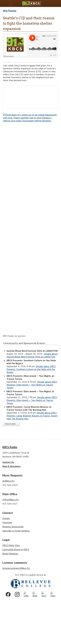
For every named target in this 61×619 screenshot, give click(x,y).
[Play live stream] (51, 3)
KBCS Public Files (11, 545)
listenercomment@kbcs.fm (16, 568)
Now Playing (9, 10)
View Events (10, 423)
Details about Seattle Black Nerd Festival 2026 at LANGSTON (32, 355)
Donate (6, 518)
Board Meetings (10, 553)
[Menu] (10, 3)
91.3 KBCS (7, 62)
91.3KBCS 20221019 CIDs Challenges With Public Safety (32, 62)
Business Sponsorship (12, 526)
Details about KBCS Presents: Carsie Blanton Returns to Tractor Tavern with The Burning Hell (32, 415)
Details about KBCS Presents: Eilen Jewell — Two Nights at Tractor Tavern (32, 384)
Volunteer (7, 522)
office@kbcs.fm (10, 499)
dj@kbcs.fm (8, 480)
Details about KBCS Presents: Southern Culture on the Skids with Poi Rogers (31, 369)
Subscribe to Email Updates (16, 530)
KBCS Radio (9, 447)
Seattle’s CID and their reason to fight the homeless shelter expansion (28, 23)
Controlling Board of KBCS (15, 549)
